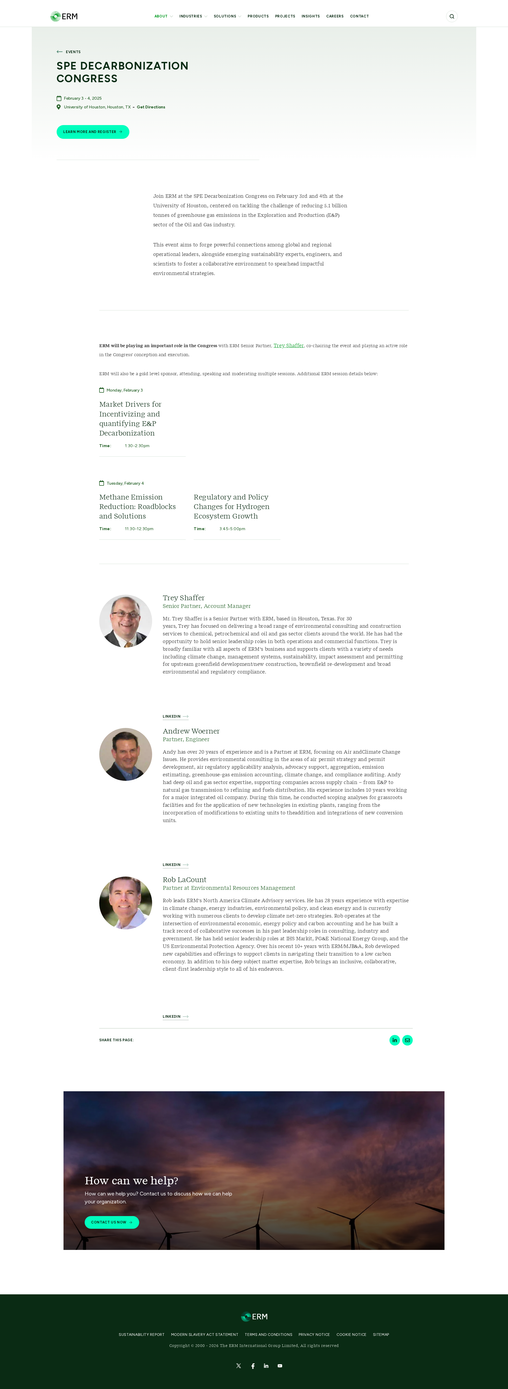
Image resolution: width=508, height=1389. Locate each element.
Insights (311, 16)
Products (258, 16)
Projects (285, 16)
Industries (190, 16)
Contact (359, 16)
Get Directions (151, 106)
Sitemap (381, 1334)
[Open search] (452, 16)
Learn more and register (89, 132)
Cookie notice (352, 1334)
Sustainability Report (142, 1334)
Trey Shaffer (289, 345)
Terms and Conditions (268, 1334)
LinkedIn (171, 716)
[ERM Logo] (63, 16)
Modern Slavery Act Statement (205, 1334)
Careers (335, 16)
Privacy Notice (314, 1334)
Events (73, 52)
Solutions (225, 16)
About (161, 16)
